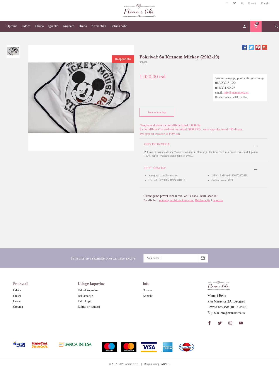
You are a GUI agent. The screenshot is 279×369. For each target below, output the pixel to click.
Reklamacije (202, 200)
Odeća (26, 26)
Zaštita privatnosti (89, 306)
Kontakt (265, 3)
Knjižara (68, 26)
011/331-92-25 (225, 88)
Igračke (53, 26)
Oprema (12, 26)
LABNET (165, 364)
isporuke (218, 200)
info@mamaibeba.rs (236, 92)
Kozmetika (98, 26)
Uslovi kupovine (88, 290)
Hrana (83, 26)
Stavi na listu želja (157, 112)
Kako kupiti (85, 301)
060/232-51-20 (225, 83)
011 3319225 (239, 307)
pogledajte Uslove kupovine (176, 200)
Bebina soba (119, 26)
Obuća (39, 26)
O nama (252, 3)
